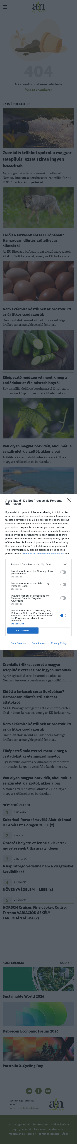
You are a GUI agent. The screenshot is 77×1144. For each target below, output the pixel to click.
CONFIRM (23, 630)
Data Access (38, 643)
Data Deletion (18, 643)
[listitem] (38, 564)
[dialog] (38, 572)
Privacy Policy (59, 643)
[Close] (70, 501)
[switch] (63, 572)
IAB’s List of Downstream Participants (43, 553)
